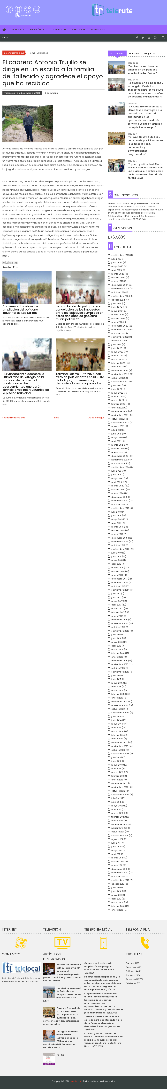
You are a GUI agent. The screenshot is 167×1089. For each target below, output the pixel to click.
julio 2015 (116, 675)
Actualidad (117, 53)
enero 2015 (117, 697)
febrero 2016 (118, 653)
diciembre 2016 (119, 619)
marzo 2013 (117, 772)
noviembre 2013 (119, 746)
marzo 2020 (117, 485)
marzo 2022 (117, 400)
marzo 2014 (117, 731)
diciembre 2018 (119, 537)
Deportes (131, 967)
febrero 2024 (118, 318)
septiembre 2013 (120, 753)
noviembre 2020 (120, 459)
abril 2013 (116, 768)
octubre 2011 (117, 831)
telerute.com (76, 1081)
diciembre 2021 (119, 411)
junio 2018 (116, 556)
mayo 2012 (117, 805)
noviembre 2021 (119, 415)
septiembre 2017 (120, 589)
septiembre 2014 (120, 712)
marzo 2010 (117, 902)
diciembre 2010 (119, 869)
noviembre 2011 (119, 828)
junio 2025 (116, 262)
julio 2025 (116, 258)
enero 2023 (117, 366)
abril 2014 (116, 727)
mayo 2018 (117, 560)
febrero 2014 (118, 735)
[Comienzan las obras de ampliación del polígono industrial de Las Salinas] (116, 70)
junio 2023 (116, 348)
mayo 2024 (117, 310)
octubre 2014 (118, 708)
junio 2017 (116, 597)
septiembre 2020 (120, 467)
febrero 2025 (118, 277)
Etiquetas (150, 53)
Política (130, 971)
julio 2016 (116, 634)
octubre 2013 (118, 750)
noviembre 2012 (119, 787)
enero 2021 (117, 452)
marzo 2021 (117, 444)
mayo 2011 (116, 850)
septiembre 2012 (120, 794)
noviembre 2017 (119, 582)
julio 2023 (116, 344)
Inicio (5, 37)
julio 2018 (116, 552)
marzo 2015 (117, 690)
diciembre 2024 (119, 284)
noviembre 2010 (119, 872)
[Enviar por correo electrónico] (4, 262)
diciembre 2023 (119, 325)
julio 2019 (116, 511)
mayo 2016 (117, 642)
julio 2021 (116, 430)
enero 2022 (117, 407)
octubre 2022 (118, 378)
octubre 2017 (118, 586)
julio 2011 (115, 842)
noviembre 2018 (119, 541)
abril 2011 (116, 854)
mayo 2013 (117, 764)
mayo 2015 (117, 682)
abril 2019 (116, 523)
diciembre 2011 (119, 824)
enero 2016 (117, 656)
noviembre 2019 (119, 500)
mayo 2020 (117, 478)
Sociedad (131, 979)
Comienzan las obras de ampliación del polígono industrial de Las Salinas (98, 966)
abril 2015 (116, 686)
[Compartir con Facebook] (13, 262)
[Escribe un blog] (7, 262)
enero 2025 (117, 281)
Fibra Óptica (38, 29)
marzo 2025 (117, 273)
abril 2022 (116, 396)
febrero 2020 (118, 489)
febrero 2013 (118, 776)
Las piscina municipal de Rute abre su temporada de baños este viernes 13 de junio (62, 994)
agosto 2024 (118, 299)
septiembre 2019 (120, 508)
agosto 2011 (117, 839)
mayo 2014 (117, 723)
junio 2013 (116, 761)
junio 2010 (116, 891)
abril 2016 (116, 645)
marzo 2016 (117, 649)
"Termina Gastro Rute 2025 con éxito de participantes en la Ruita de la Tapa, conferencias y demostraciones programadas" (145, 145)
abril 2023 (116, 355)
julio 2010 (116, 887)
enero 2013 (117, 779)
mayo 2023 (117, 351)
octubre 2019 (118, 504)
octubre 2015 (118, 668)
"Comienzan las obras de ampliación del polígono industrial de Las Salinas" (143, 70)
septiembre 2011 (119, 835)
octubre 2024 (118, 292)
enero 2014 (117, 738)
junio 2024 (116, 307)
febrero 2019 (118, 530)
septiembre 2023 (120, 336)
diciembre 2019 (119, 497)
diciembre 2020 (119, 456)
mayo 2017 (116, 601)
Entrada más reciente (13, 417)
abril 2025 (116, 270)
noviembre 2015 (119, 664)
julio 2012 (116, 798)
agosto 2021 (117, 426)
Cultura (130, 963)
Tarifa (60, 1054)
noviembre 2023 (120, 329)
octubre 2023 (118, 333)
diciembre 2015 (119, 660)
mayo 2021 (117, 437)
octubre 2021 (118, 418)
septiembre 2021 (120, 422)
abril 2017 (116, 604)
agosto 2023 (118, 340)
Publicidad (98, 29)
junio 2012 (116, 802)
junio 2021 (116, 433)
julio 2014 (116, 716)
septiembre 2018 (120, 549)
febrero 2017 (117, 612)
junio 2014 (116, 720)
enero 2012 (117, 820)
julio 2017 (116, 593)
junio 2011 (116, 846)
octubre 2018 (118, 545)
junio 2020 (116, 474)
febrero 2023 (118, 363)
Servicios (78, 29)
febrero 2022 (118, 404)
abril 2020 (116, 482)
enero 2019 (117, 534)
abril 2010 (116, 898)
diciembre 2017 (119, 578)
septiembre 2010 (120, 880)
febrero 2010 (118, 906)
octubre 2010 (118, 876)
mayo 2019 (117, 519)
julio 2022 (116, 385)
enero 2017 (117, 616)
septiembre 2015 (120, 671)
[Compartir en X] (10, 262)
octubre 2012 (118, 790)
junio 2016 (116, 638)
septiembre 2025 (120, 255)
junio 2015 (116, 679)
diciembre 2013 (119, 742)
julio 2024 (116, 303)
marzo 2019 (117, 526)
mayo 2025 (117, 266)
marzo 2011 (117, 857)
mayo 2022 (117, 392)
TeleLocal (131, 983)
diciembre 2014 (119, 701)
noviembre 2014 (119, 705)
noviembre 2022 (120, 374)
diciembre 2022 (119, 370)
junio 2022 (116, 389)
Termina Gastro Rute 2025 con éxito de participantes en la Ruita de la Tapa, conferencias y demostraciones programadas (61, 1016)
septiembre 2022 (120, 381)
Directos (59, 29)
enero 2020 (117, 493)
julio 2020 (116, 470)
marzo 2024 (117, 314)
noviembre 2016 (119, 623)
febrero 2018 (118, 571)
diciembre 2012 (119, 783)
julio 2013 (116, 757)
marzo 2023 (117, 359)
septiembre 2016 (120, 630)
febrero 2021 (118, 448)
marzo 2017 (117, 608)
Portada (130, 975)
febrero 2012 (118, 816)
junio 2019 (116, 515)
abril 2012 (116, 809)
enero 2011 (116, 865)
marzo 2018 (117, 567)
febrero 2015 (118, 694)
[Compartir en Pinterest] (16, 262)
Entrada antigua (96, 417)
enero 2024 (117, 322)
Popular (134, 53)
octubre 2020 (118, 463)
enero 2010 (117, 909)
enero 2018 (117, 575)
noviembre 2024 (120, 288)
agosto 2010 (117, 883)
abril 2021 (116, 441)
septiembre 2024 (120, 296)
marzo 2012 (117, 813)
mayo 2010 (117, 895)
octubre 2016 (118, 627)
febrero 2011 (117, 861)
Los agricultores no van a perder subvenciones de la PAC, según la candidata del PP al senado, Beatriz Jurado (60, 1039)
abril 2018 (116, 563)
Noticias (18, 29)
